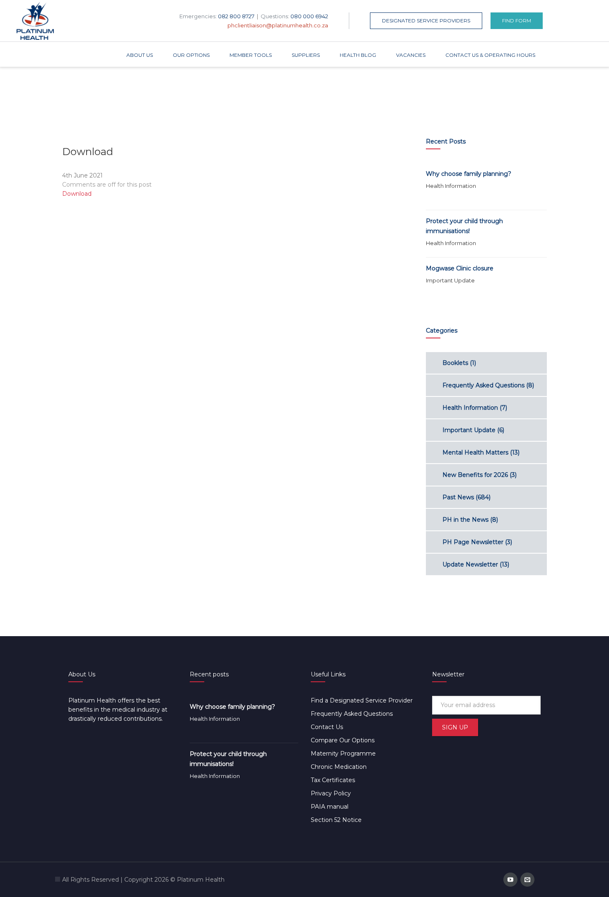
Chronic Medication (339, 767)
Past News (458, 497)
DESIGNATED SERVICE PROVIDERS (426, 20)
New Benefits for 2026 (475, 475)
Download (77, 193)
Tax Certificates (333, 780)
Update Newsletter (470, 564)
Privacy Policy (331, 793)
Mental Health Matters (475, 452)
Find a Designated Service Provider (362, 700)
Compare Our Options (343, 740)
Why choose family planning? (468, 173)
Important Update (450, 280)
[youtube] (510, 880)
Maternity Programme (343, 753)
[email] (527, 880)
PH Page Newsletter (472, 542)
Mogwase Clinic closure (459, 268)
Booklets (455, 363)
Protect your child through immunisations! (464, 226)
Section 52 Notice (336, 820)
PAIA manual (329, 806)
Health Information (451, 185)
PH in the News (465, 519)
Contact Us (327, 727)
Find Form (516, 20)
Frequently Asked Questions (483, 385)
